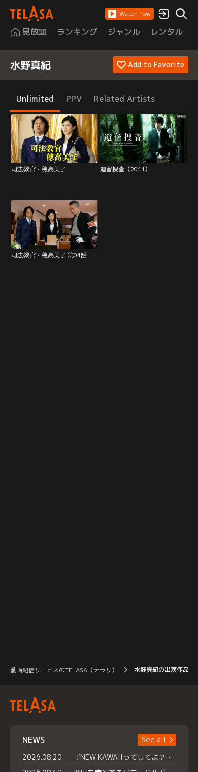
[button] (129, 14)
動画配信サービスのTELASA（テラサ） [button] (64, 670)
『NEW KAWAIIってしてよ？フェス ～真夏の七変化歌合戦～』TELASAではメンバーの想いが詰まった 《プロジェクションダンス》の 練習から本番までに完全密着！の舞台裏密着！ (124, 757)
